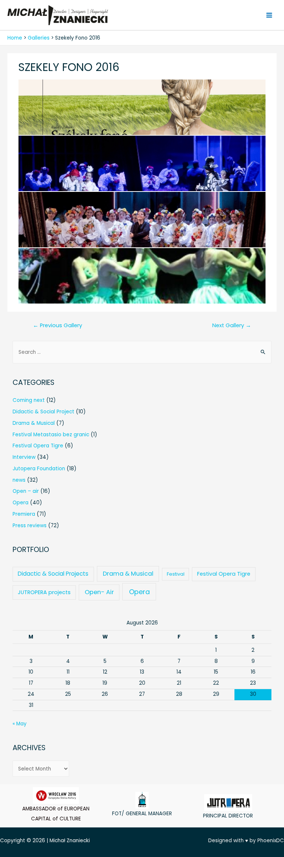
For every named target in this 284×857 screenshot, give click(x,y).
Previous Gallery (57, 325)
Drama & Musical (34, 423)
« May (20, 723)
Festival (176, 573)
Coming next (29, 400)
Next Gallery (231, 325)
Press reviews (30, 525)
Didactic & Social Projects (53, 573)
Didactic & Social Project (43, 411)
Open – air (26, 491)
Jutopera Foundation (39, 468)
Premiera (24, 514)
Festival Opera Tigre (38, 445)
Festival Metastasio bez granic (51, 434)
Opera (20, 502)
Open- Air (99, 592)
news (19, 480)
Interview (24, 457)
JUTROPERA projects (44, 592)
